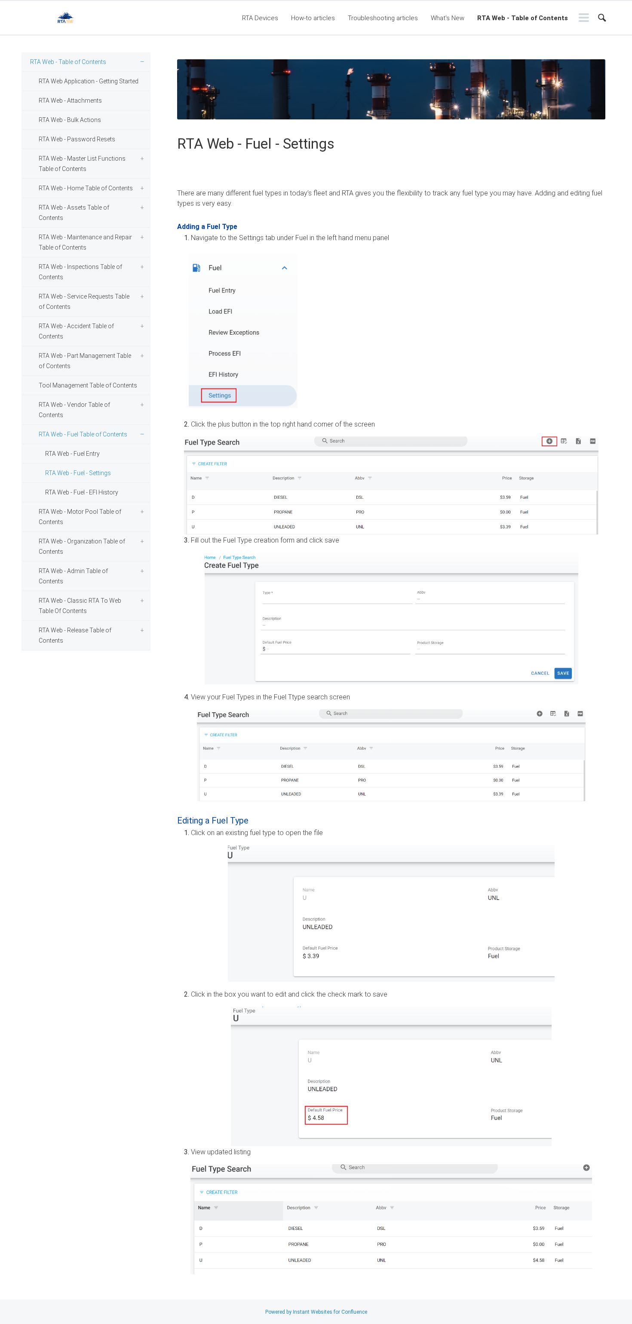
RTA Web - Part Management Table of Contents (85, 360)
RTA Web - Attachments (70, 100)
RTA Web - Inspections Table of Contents (80, 272)
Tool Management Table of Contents (88, 385)
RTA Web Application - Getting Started (88, 81)
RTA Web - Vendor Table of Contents (74, 409)
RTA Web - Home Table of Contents (86, 188)
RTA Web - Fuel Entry (72, 453)
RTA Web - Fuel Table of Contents (83, 434)
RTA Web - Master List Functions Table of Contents (82, 163)
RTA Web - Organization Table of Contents (82, 546)
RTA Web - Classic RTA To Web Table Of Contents (80, 605)
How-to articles (313, 18)
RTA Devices (260, 18)
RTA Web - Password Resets (77, 139)
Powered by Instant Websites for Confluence (316, 1312)
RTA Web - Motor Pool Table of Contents (80, 516)
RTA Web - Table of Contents (522, 18)
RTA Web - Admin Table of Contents (73, 576)
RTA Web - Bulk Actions (70, 119)
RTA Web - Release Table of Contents (75, 635)
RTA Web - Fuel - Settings (78, 473)
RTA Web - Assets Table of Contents (74, 212)
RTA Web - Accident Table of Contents (76, 331)
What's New (447, 18)
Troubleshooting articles (383, 18)
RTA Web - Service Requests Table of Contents (84, 301)
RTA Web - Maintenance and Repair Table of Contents (85, 242)
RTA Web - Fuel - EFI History (81, 492)
